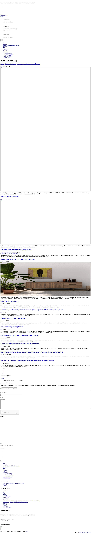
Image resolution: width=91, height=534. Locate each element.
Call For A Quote (3, 15)
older (2, 378)
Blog (4, 47)
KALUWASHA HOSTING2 (85, 532)
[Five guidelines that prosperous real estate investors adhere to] (45, 128)
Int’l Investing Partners (7, 56)
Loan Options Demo (7, 507)
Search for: (5, 380)
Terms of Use (5, 498)
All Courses (5, 51)
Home (4, 42)
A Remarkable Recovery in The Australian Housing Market (19, 335)
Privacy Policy (6, 497)
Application (5, 506)
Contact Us (5, 50)
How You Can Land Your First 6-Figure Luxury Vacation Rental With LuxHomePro (27, 360)
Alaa (26, 531)
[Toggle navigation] (1, 40)
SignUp (15, 388)
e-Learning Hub (8, 53)
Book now (5, 494)
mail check (5, 505)
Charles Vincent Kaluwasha (5, 252)
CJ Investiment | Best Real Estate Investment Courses (13, 483)
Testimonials (5, 49)
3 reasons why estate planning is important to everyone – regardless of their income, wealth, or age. (31, 309)
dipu (1, 66)
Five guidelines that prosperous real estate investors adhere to (20, 64)
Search (21, 380)
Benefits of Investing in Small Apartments (11, 45)
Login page (5, 503)
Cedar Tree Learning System (9, 301)
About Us (5, 44)
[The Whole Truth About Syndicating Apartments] (9, 253)
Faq (3, 48)
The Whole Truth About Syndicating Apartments (15, 249)
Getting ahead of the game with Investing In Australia (17, 259)
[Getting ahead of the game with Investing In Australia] (45, 279)
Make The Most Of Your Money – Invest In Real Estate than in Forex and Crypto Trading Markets (31, 352)
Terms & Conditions (7, 496)
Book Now (5, 46)
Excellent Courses (6, 57)
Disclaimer (5, 495)
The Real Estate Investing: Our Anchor (12, 318)
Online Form (5, 504)
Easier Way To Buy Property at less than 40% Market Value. (19, 343)
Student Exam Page (9, 54)
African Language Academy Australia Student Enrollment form (15, 502)
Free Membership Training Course (11, 326)
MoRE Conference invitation (9, 196)
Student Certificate (9, 55)
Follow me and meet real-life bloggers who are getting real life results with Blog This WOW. (21, 500)
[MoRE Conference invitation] (45, 221)
